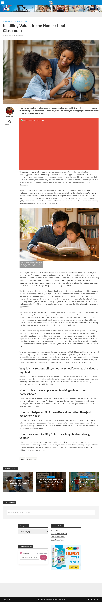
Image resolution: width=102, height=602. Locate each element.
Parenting (18, 478)
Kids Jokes (55, 530)
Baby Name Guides (58, 537)
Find (43, 557)
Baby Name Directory (59, 534)
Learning (11, 22)
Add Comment (10, 125)
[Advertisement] (51, 589)
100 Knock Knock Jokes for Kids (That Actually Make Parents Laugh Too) (84, 482)
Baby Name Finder (58, 540)
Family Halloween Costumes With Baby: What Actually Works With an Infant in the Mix (51, 482)
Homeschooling (21, 22)
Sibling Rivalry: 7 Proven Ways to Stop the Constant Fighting (18, 482)
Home (5, 22)
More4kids (9, 117)
